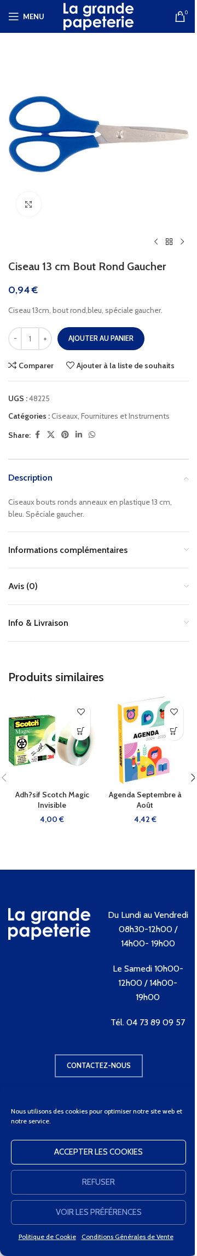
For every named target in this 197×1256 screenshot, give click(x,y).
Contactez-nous (99, 1065)
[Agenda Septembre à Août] (145, 740)
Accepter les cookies (98, 1152)
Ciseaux (64, 416)
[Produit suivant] (182, 242)
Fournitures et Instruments (125, 416)
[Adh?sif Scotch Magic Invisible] (52, 740)
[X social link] (51, 434)
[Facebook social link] (37, 434)
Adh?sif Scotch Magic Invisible (52, 800)
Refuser (98, 1182)
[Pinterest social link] (65, 434)
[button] (80, 730)
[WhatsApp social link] (92, 434)
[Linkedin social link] (78, 434)
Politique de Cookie (47, 1236)
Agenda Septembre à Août (145, 800)
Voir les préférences (99, 1212)
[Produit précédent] (156, 242)
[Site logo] (98, 15)
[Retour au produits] (169, 242)
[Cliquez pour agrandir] (28, 204)
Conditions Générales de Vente (127, 1236)
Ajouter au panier (101, 338)
